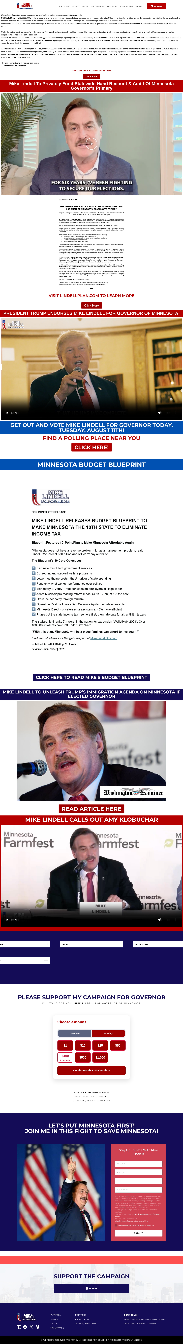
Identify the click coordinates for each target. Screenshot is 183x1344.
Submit (138, 1233)
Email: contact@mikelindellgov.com (144, 1319)
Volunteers (97, 6)
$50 (117, 1045)
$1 (65, 1045)
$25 (100, 1045)
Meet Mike (111, 6)
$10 (82, 1045)
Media (85, 6)
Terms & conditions (85, 1324)
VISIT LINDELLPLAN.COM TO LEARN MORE (91, 295)
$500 (82, 1057)
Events (75, 6)
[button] (91, 143)
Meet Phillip (126, 6)
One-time (75, 1033)
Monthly (108, 1033)
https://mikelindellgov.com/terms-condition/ (131, 1221)
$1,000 (100, 1057)
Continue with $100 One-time (91, 1070)
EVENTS (54, 1319)
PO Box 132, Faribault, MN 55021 (140, 1324)
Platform (64, 6)
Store (139, 6)
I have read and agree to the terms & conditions (136, 1225)
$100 (65, 1057)
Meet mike (80, 1315)
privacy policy (83, 1319)
